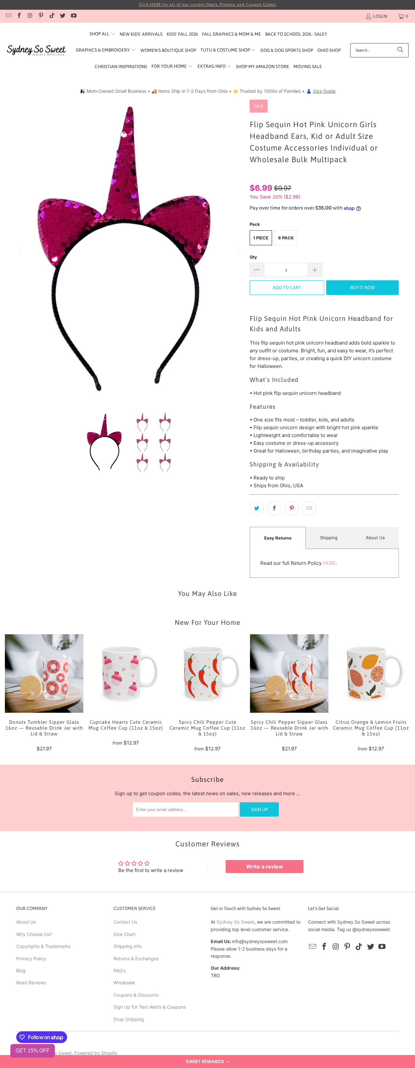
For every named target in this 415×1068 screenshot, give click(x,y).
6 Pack (286, 237)
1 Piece (260, 237)
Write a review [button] (264, 866)
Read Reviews (31, 982)
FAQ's (119, 970)
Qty (253, 257)
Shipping (329, 537)
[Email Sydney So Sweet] (8, 16)
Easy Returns (277, 537)
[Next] (238, 251)
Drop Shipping (128, 1019)
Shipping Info (127, 946)
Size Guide (324, 91)
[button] (207, 1061)
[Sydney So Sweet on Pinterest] (41, 16)
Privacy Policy (31, 958)
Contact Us (125, 922)
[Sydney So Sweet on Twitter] (62, 16)
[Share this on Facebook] (274, 508)
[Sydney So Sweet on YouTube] (73, 16)
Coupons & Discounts (136, 995)
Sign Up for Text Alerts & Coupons (149, 1007)
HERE (329, 563)
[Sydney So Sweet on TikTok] (51, 16)
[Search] (400, 50)
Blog (21, 970)
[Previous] (21, 251)
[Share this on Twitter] (257, 508)
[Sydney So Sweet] (36, 50)
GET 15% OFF (33, 1050)
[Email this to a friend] (309, 508)
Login (380, 16)
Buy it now (362, 287)
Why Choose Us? (34, 934)
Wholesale (124, 982)
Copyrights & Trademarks (43, 946)
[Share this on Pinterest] (292, 508)
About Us (375, 537)
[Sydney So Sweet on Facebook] (19, 16)
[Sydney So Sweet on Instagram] (30, 16)
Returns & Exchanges (136, 958)
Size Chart (124, 934)
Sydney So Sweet (235, 922)
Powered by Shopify (95, 1053)
